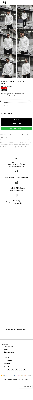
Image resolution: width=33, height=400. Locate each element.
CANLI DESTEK (27, 386)
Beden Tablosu (12, 136)
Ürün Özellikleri (3, 134)
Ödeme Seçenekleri (23, 134)
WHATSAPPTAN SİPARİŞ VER (17, 128)
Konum (6, 349)
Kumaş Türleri (3, 136)
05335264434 (8, 347)
